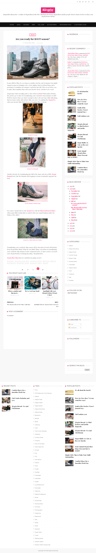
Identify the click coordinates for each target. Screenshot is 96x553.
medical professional (40, 494)
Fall (36, 456)
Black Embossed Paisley (48, 211)
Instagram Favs (65, 24)
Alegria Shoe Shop (13, 258)
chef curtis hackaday (41, 431)
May (72, 215)
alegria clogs (72, 258)
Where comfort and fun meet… (14, 292)
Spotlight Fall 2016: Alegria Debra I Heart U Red (49, 293)
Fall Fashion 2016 (83, 116)
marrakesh (38, 488)
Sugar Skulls (38, 532)
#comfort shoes (23, 263)
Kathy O (70, 62)
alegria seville (38, 405)
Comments (73, 327)
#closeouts (11, 263)
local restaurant (39, 484)
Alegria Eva (51, 100)
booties (37, 418)
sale (70, 277)
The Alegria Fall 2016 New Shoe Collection (79, 208)
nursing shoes (73, 261)
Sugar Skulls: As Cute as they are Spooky (82, 145)
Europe (37, 450)
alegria (33, 35)
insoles (36, 481)
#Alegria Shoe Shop (22, 261)
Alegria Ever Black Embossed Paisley (32, 240)
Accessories (52, 24)
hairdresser (72, 264)
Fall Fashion (38, 459)
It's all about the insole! (83, 390)
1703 (36, 390)
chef (70, 271)
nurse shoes (38, 500)
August (73, 199)
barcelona (37, 415)
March (73, 220)
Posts (71, 324)
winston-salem (39, 541)
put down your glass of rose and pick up (79, 55)
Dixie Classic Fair (39, 447)
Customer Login (80, 24)
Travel (36, 535)
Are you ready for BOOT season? (78, 204)
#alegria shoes (36, 261)
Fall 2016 (41, 24)
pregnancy (38, 513)
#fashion (33, 263)
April (73, 217)
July (72, 201)
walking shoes (39, 538)
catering (37, 424)
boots (36, 421)
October (74, 193)
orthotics (37, 506)
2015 (71, 223)
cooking (37, 440)
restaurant (38, 516)
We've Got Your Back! (32, 291)
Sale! (19, 24)
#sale (40, 263)
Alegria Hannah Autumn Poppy (33, 203)
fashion (37, 462)
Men (33, 24)
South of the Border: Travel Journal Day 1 (82, 110)
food (36, 465)
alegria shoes (72, 252)
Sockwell (37, 529)
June (72, 212)
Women (26, 24)
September (75, 196)
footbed (71, 280)
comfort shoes (73, 255)
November (74, 191)
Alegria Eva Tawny (32, 135)
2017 (71, 186)
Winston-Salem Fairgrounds (42, 544)
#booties (46, 261)
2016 (71, 189)
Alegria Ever (30, 211)
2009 (71, 231)
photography (38, 510)
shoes (36, 522)
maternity (37, 491)
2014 (71, 226)
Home (12, 24)
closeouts (71, 274)
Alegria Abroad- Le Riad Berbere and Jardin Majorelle (83, 424)
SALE (40, 94)
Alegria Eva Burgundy (32, 169)
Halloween (38, 478)
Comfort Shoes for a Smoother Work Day (82, 170)
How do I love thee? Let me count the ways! (82, 102)
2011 (71, 228)
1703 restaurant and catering (43, 393)
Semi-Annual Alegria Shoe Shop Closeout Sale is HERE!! (84, 449)
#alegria (10, 261)
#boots (53, 261)
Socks (36, 525)
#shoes (45, 263)
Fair (36, 453)
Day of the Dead (39, 443)
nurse (36, 497)
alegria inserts (73, 267)
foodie (36, 469)
